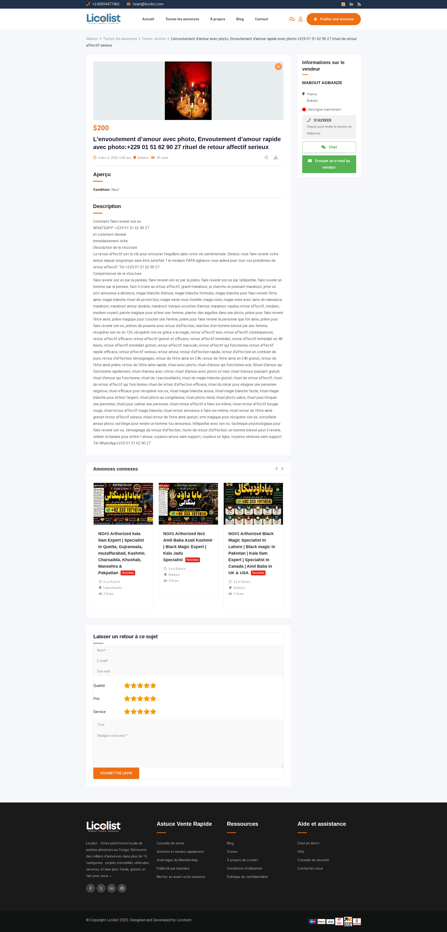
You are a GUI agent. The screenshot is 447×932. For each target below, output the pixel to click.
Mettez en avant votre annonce (181, 877)
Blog (240, 19)
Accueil (148, 19)
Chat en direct (308, 843)
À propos (217, 19)
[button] (276, 469)
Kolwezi (174, 575)
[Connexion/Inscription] (300, 19)
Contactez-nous (310, 868)
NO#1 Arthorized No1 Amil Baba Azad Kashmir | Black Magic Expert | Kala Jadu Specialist (188, 546)
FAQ (301, 852)
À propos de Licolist (242, 860)
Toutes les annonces (182, 19)
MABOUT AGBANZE (322, 82)
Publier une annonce (337, 19)
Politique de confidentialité (247, 877)
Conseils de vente (170, 843)
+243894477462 (106, 4)
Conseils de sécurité (313, 860)
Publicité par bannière (173, 868)
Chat (332, 147)
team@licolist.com (148, 4)
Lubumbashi (112, 588)
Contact (261, 19)
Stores (232, 852)
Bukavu (143, 158)
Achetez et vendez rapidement (180, 852)
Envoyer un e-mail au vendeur (332, 164)
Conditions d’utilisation (244, 868)
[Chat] (292, 19)
